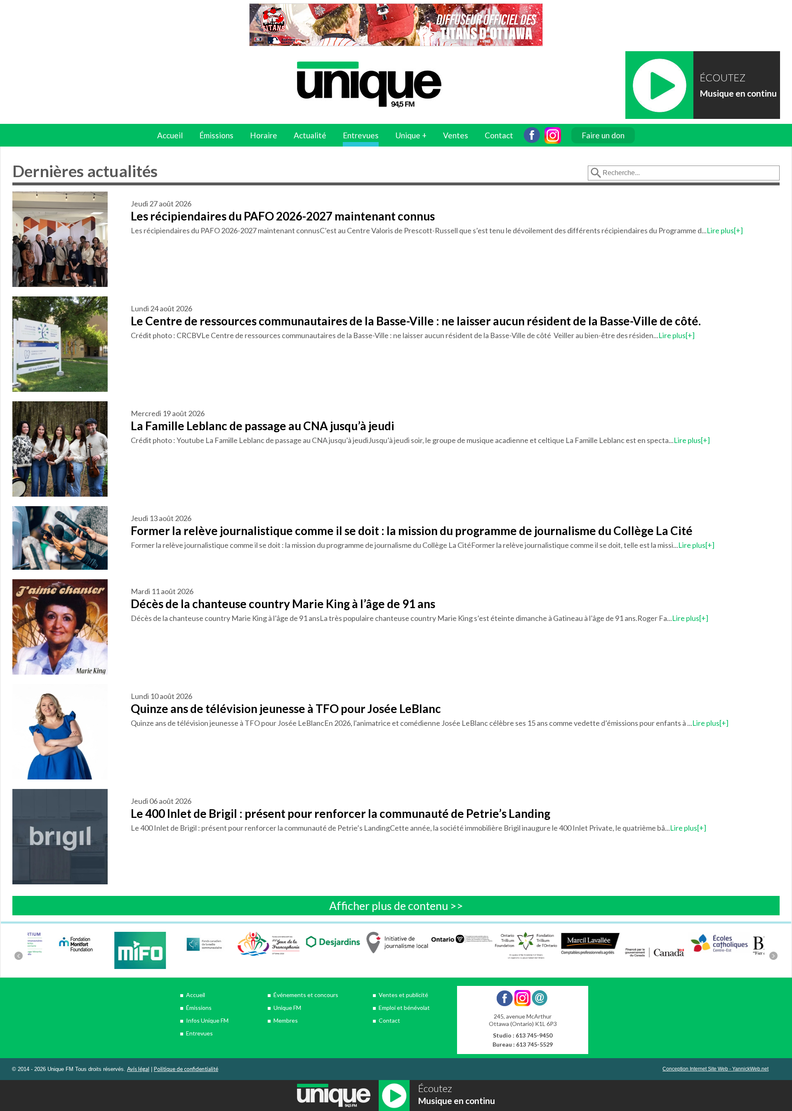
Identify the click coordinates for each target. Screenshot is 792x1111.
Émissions (199, 1007)
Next (773, 956)
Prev (18, 956)
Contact (499, 135)
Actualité (310, 135)
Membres (285, 1020)
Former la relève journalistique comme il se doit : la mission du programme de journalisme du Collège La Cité (412, 531)
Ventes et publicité (403, 994)
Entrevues (361, 135)
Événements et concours (305, 994)
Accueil (170, 135)
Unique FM (287, 1007)
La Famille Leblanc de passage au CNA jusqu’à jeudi (262, 426)
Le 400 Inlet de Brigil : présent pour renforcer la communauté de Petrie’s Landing (340, 813)
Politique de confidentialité (186, 1069)
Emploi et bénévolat (404, 1007)
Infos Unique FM (207, 1020)
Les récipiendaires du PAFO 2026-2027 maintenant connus (283, 216)
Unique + (411, 135)
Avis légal (138, 1069)
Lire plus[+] (725, 230)
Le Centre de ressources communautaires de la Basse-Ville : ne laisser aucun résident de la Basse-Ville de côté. (416, 321)
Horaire (263, 135)
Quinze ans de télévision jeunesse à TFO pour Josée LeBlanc (286, 708)
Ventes (455, 135)
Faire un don (603, 135)
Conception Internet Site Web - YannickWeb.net (715, 1068)
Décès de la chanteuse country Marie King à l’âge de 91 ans (283, 604)
